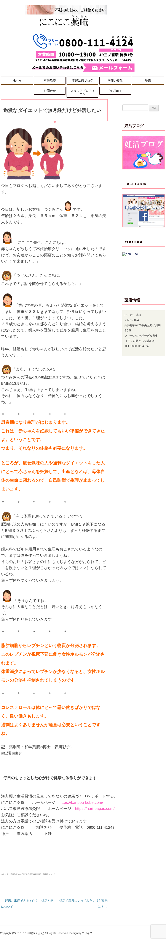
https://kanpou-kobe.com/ (81, 802)
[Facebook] (143, 211)
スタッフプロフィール (82, 92)
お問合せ (50, 90)
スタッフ (52, 874)
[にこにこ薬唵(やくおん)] (66, 31)
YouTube (115, 90)
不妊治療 (50, 80)
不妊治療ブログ (82, 80)
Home (17, 80)
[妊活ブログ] (143, 152)
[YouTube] (143, 269)
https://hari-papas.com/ (95, 808)
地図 (148, 80)
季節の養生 (115, 80)
